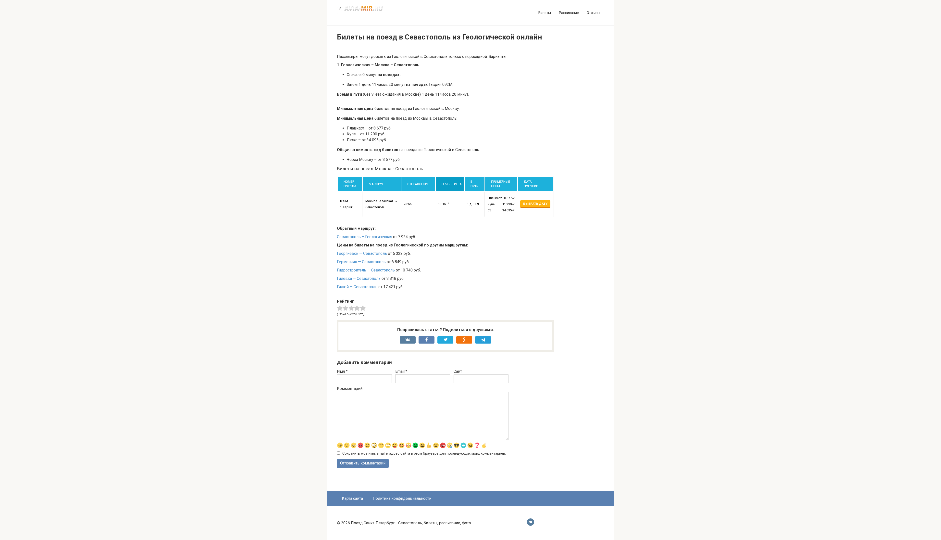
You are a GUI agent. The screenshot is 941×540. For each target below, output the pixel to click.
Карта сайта (352, 498)
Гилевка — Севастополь (359, 278)
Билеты (544, 13)
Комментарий (349, 388)
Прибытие (450, 184)
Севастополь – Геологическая (364, 236)
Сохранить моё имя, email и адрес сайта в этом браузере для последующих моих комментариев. (424, 453)
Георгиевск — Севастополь (362, 253)
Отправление (418, 184)
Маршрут (376, 184)
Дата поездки (531, 184)
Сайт (458, 371)
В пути (474, 184)
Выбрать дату (535, 204)
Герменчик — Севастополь (361, 261)
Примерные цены (500, 184)
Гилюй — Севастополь (357, 286)
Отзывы (593, 13)
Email (401, 371)
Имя (342, 371)
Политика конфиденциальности (402, 498)
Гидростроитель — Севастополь (366, 270)
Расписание (569, 13)
